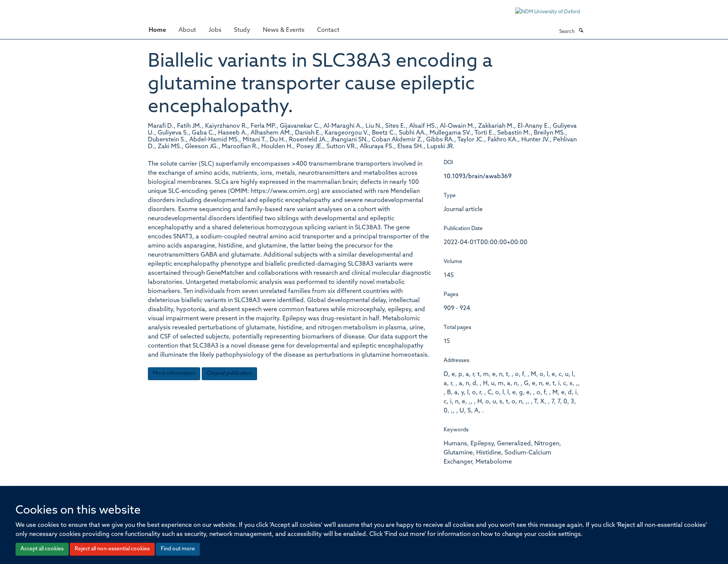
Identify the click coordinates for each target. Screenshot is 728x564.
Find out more (178, 549)
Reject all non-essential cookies (112, 549)
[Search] (581, 31)
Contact (328, 30)
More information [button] (174, 373)
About (187, 30)
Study (242, 30)
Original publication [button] (229, 373)
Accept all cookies (42, 549)
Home (157, 30)
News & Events (283, 30)
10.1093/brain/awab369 (477, 177)
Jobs (215, 30)
